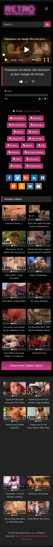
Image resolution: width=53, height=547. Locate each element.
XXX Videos (18, 118)
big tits (19, 131)
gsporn (29, 145)
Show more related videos (26, 365)
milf (42, 145)
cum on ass (37, 138)
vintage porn (35, 166)
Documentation (23, 536)
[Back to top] (44, 538)
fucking (13, 145)
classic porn (17, 138)
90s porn (37, 118)
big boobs (38, 125)
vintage (16, 166)
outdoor (14, 152)
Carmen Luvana (32, 111)
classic (35, 131)
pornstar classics (35, 152)
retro (18, 159)
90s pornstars (18, 125)
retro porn (33, 159)
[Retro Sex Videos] (21, 11)
